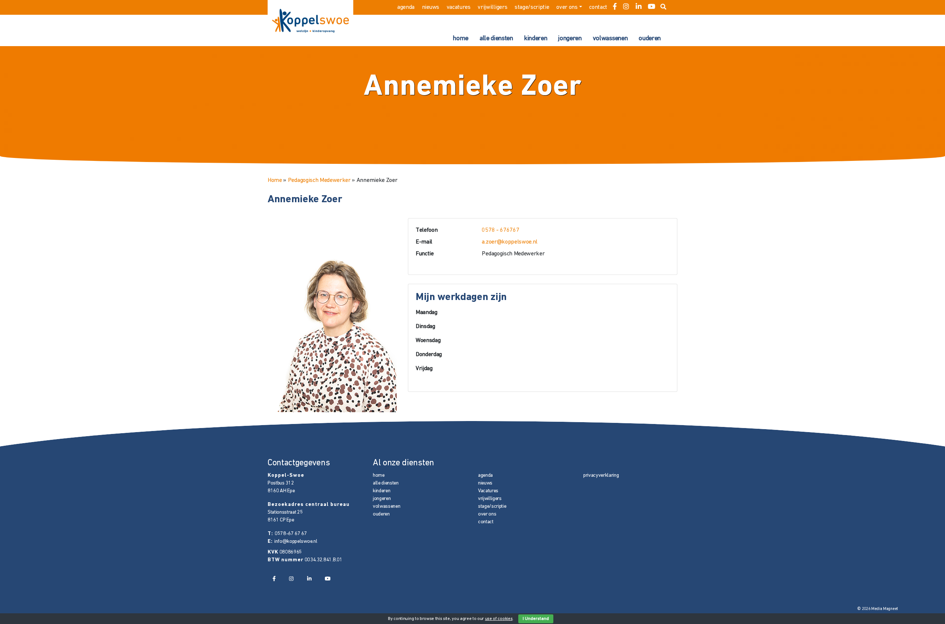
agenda (406, 7)
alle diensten (496, 38)
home (460, 38)
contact (598, 7)
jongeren (569, 38)
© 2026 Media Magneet (877, 609)
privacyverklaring (601, 475)
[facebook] (615, 7)
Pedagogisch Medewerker (319, 180)
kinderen (535, 38)
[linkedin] (639, 7)
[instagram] (626, 7)
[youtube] (651, 7)
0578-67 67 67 (291, 534)
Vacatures (459, 7)
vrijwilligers (492, 7)
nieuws (430, 7)
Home (275, 180)
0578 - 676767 (500, 230)
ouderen (650, 38)
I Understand (536, 619)
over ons (566, 7)
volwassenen (610, 38)
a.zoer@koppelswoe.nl (509, 242)
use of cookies (499, 619)
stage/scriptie (532, 7)
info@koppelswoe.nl (295, 541)
